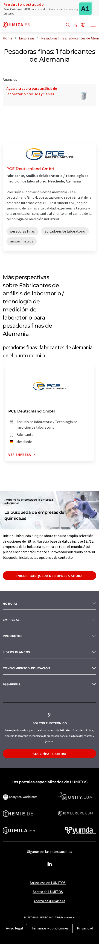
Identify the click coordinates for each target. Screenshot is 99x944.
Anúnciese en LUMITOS (48, 882)
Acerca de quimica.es (49, 901)
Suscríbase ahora (49, 753)
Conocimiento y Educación (26, 668)
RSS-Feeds (11, 684)
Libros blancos (16, 652)
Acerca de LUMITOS (48, 891)
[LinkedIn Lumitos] (49, 864)
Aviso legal (14, 928)
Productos (12, 636)
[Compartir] (75, 25)
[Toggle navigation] (93, 25)
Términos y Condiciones (50, 928)
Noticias (10, 603)
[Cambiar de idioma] (83, 25)
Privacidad (85, 928)
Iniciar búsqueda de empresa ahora (49, 575)
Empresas (11, 619)
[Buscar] (68, 25)
